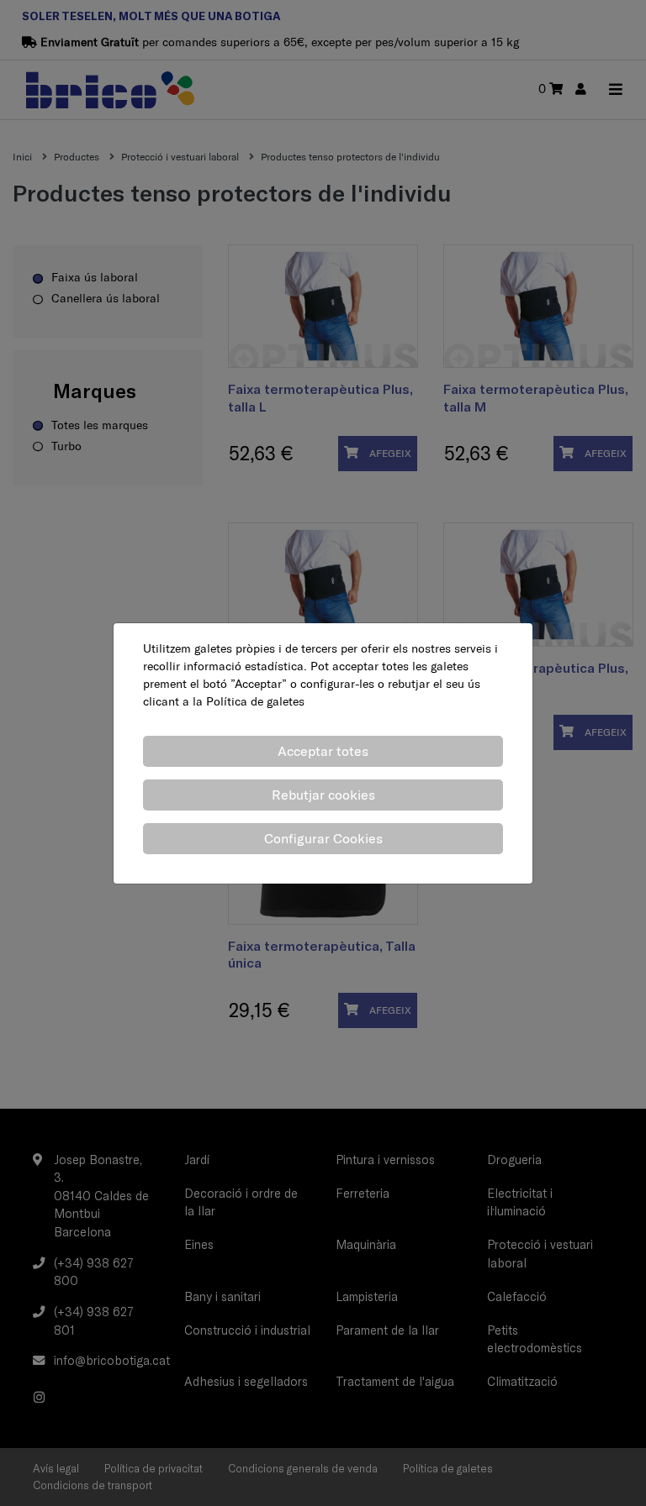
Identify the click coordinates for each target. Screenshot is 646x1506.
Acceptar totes (323, 751)
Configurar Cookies (323, 838)
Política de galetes (255, 701)
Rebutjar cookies (323, 794)
